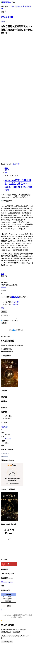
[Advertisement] (17, 51)
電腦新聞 (15, 304)
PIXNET (9, 615)
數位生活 (16, 164)
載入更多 (4, 311)
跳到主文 (4, 21)
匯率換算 (8, 594)
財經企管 (15, 302)
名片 (6, 172)
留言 (17, 297)
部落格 (7, 170)
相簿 (6, 168)
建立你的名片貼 (4, 456)
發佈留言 (4, 323)
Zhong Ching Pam (5, 453)
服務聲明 (20, 617)
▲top (2, 308)
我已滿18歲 (5, 642)
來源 (2, 274)
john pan (3, 287)
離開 (11, 642)
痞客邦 (13, 297)
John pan (7, 16)
